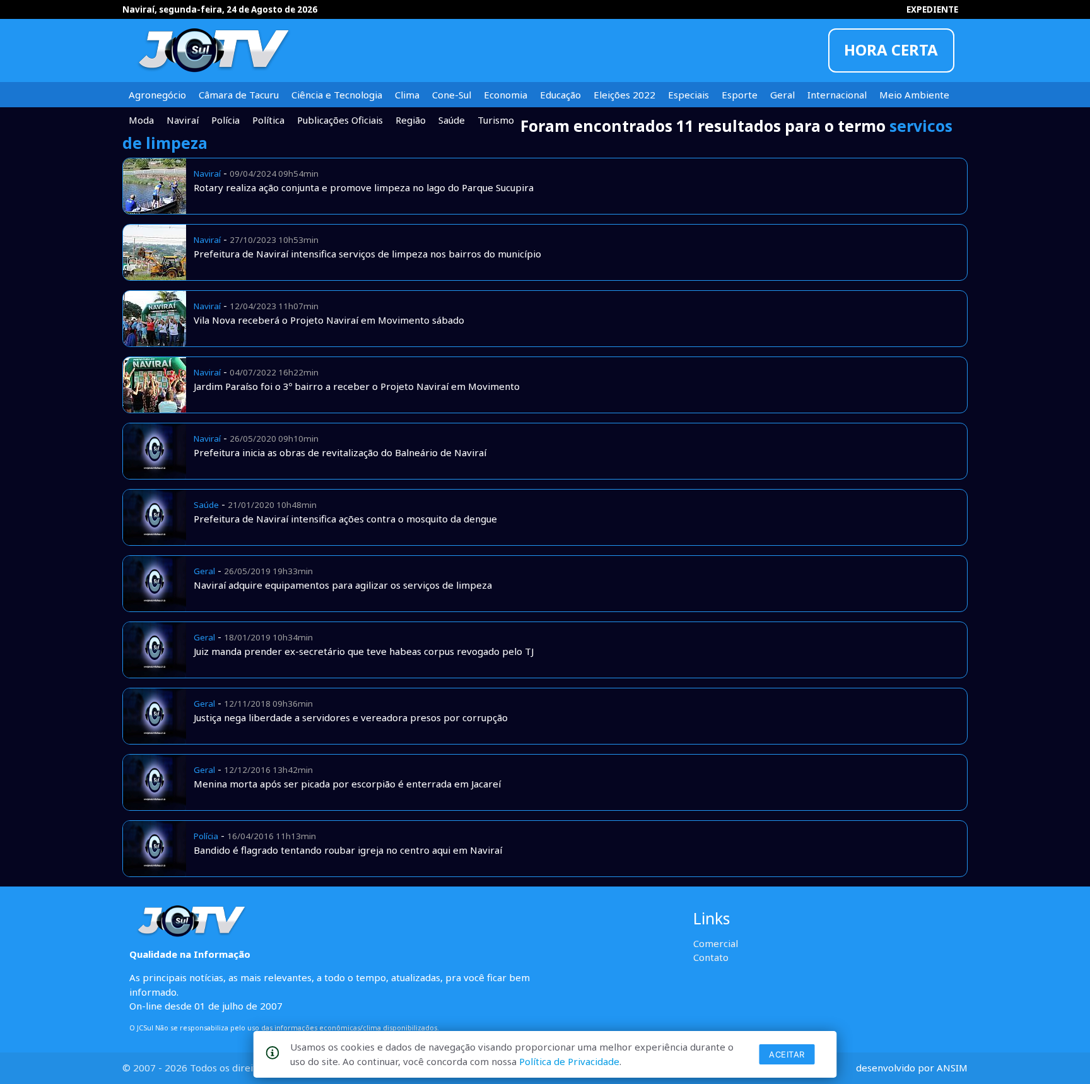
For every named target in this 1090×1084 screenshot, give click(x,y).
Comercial (715, 943)
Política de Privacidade (569, 1061)
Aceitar (787, 1054)
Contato (711, 957)
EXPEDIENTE (932, 9)
